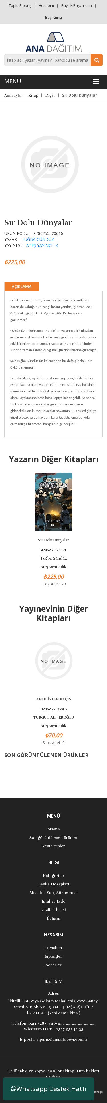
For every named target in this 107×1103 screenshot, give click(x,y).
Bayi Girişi (53, 17)
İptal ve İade (53, 901)
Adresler (53, 965)
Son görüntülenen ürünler (53, 837)
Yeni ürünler (53, 846)
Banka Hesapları (53, 884)
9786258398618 (53, 709)
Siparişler (53, 956)
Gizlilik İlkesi (53, 909)
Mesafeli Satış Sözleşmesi (53, 892)
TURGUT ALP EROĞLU (53, 717)
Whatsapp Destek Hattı (51, 1088)
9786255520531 (53, 550)
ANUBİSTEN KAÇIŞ (53, 699)
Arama (53, 829)
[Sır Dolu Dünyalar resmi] (49, 164)
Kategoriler (53, 875)
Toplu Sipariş (20, 5)
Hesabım (46, 5)
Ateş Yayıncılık (42, 245)
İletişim (53, 918)
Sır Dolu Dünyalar (53, 540)
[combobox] (53, 60)
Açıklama (21, 286)
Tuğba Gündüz (38, 239)
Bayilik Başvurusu (76, 5)
